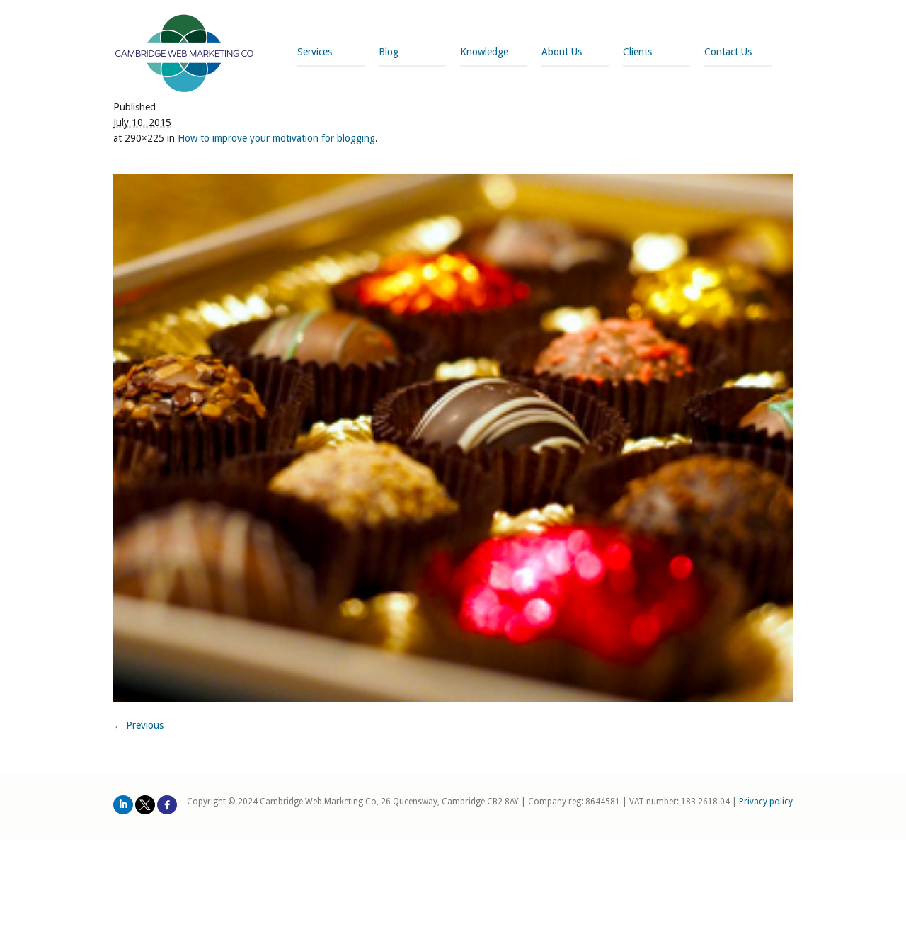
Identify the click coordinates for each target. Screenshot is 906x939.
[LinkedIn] (123, 804)
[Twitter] (145, 804)
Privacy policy (766, 802)
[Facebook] (167, 804)
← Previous (138, 725)
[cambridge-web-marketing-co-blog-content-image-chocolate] (453, 438)
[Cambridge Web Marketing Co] (184, 55)
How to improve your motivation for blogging (276, 138)
